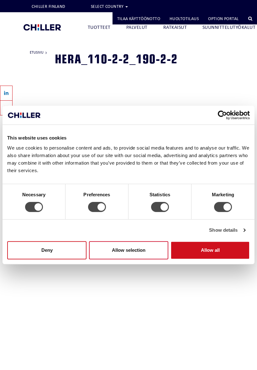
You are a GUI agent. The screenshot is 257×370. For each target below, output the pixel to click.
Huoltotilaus (184, 18)
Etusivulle (42, 16)
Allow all (210, 250)
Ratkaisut (175, 27)
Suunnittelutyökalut (228, 27)
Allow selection (128, 250)
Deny (47, 250)
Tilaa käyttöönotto (138, 18)
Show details (223, 230)
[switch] (97, 207)
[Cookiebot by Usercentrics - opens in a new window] (222, 115)
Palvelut (137, 27)
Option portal (223, 18)
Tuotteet (99, 27)
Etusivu (37, 52)
